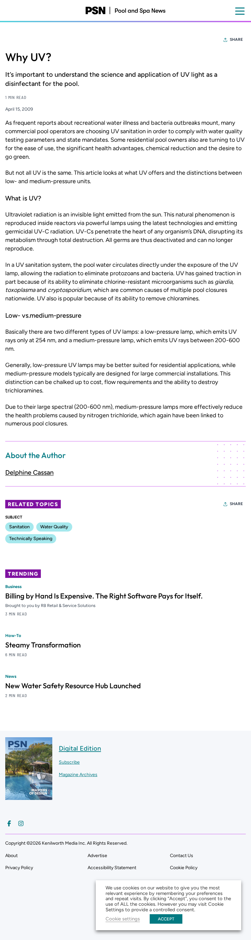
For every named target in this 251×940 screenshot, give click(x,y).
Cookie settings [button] (123, 919)
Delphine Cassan (29, 472)
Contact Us (181, 855)
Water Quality (54, 527)
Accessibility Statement (112, 867)
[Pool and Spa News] (125, 10)
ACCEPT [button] (166, 918)
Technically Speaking (30, 538)
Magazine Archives (78, 774)
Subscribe (69, 762)
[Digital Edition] (28, 797)
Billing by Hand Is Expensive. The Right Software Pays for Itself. (104, 595)
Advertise (97, 855)
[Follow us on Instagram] (21, 823)
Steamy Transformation (43, 644)
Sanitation (19, 527)
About (11, 855)
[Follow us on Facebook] (9, 823)
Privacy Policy (19, 867)
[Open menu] (239, 11)
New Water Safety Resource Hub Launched (73, 685)
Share (236, 39)
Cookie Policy (183, 867)
